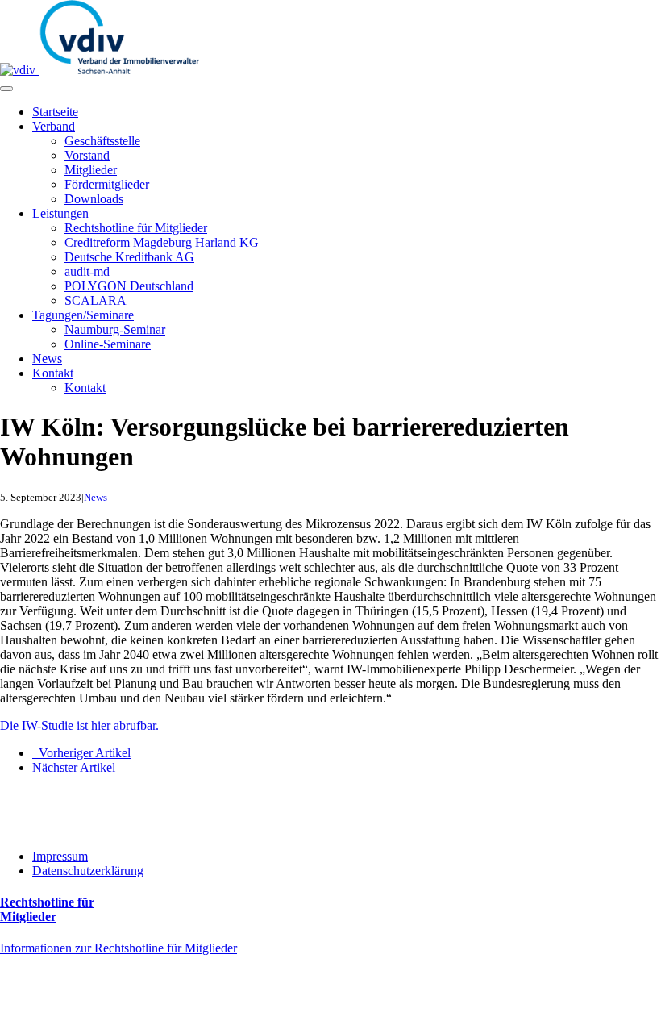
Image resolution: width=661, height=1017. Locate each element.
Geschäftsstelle (102, 141)
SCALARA (95, 300)
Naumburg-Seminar (114, 329)
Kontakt (52, 373)
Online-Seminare (107, 344)
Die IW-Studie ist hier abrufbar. (79, 725)
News (47, 358)
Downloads (93, 199)
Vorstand (87, 155)
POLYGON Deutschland (128, 286)
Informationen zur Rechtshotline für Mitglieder (118, 948)
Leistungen (60, 213)
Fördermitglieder (106, 184)
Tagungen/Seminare (83, 315)
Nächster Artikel (75, 767)
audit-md (87, 271)
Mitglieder (90, 170)
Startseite (55, 112)
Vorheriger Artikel (81, 753)
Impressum (60, 856)
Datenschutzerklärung (87, 870)
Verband (53, 126)
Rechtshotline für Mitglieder (135, 228)
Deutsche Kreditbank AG (129, 257)
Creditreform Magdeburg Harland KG (161, 242)
